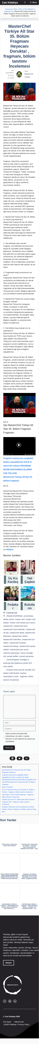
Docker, (21, 948)
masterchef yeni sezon (19, 650)
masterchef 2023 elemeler (14, 629)
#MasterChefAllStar (14, 616)
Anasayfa (8, 9)
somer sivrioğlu (26, 653)
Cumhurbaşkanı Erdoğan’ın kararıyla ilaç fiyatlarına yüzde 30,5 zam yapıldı (17, 663)
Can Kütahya (10, 2)
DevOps (28, 948)
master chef (20, 619)
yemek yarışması (27, 656)
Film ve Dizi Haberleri (26, 9)
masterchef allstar (17, 633)
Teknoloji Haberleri (21, 942)
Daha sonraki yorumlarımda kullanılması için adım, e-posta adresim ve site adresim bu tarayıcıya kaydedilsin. (20, 738)
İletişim (8, 963)
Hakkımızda (19, 1022)
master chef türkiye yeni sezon (22, 623)
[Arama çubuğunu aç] (25, 2)
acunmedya (28, 616)
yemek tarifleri (12, 656)
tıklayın (10, 549)
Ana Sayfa (7, 1022)
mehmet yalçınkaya (11, 653)
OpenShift (16, 950)
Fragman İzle (8, 11)
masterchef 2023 (20, 626)
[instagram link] (4, 1001)
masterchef (8, 626)
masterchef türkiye (11, 646)
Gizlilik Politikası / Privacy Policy (16, 1025)
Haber (15, 9)
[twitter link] (9, 1001)
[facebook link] (14, 1001)
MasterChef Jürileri (20, 636)
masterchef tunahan (17, 643)
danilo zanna (8, 619)
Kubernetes (13, 948)
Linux (31, 950)
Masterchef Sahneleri (12, 639)
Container (24, 950)
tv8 (4, 656)
